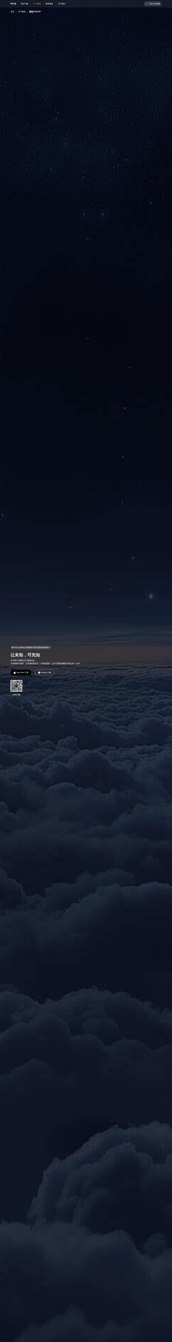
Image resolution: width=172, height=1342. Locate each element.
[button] (152, 4)
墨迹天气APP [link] (35, 12)
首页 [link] (12, 12)
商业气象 (24, 4)
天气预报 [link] (22, 12)
